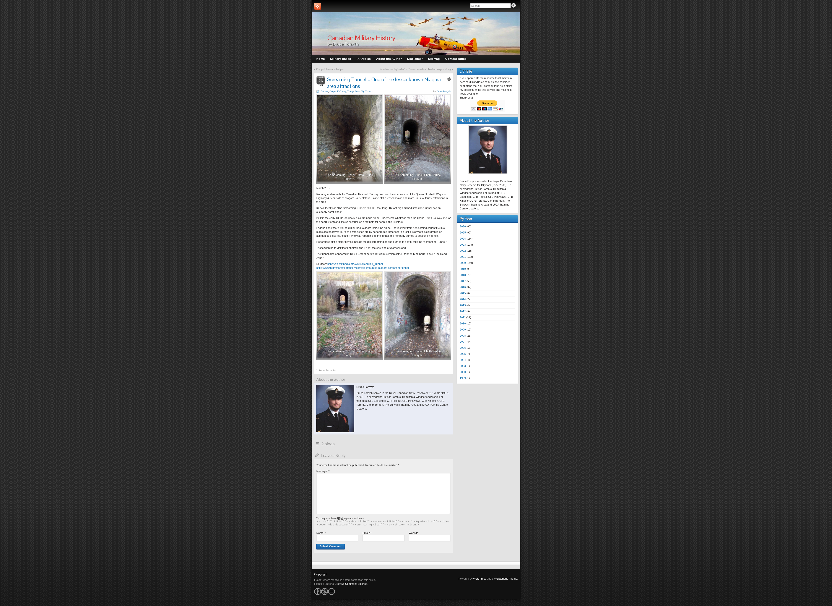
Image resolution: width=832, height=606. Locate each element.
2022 (463, 250)
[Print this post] (449, 79)
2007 (463, 341)
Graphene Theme (506, 578)
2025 (463, 232)
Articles (324, 91)
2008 (463, 335)
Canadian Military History (361, 37)
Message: (323, 471)
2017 (463, 281)
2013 (463, 305)
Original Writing (338, 91)
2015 (463, 293)
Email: (367, 533)
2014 (463, 299)
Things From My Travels (359, 91)
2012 (463, 311)
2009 (463, 329)
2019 (463, 269)
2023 (463, 244)
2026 (463, 226)
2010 (463, 323)
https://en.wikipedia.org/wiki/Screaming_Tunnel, (355, 264)
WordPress (479, 578)
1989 (463, 378)
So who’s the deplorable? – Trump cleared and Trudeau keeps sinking (415, 69)
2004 (463, 359)
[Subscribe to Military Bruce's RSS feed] (317, 6)
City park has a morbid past (330, 69)
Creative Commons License (351, 583)
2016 (463, 287)
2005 (463, 353)
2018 (463, 275)
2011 (463, 317)
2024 (463, 238)
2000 (463, 372)
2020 (463, 262)
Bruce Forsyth (444, 91)
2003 (463, 366)
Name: (321, 533)
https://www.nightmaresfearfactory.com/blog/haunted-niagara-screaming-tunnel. (363, 267)
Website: (414, 533)
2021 (463, 256)
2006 (463, 347)
